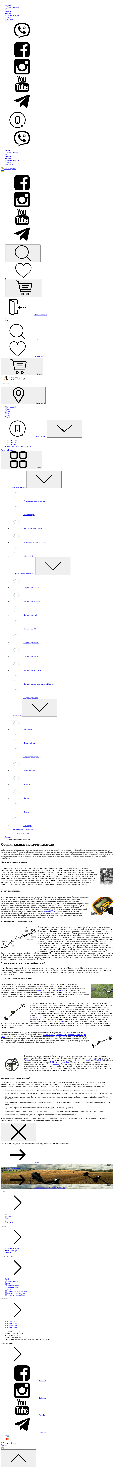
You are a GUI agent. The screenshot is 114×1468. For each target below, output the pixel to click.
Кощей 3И (41, 990)
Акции (8, 1220)
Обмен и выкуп (11, 1251)
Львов (7, 409)
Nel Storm (78, 1060)
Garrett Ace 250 (42, 1011)
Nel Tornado (59, 1021)
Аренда (8, 18)
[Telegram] (22, 109)
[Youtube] (22, 92)
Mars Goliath (98, 1060)
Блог (7, 1218)
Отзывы (8, 14)
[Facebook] (22, 57)
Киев (7, 413)
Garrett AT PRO (49, 1035)
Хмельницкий (10, 407)
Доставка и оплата (12, 8)
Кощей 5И (59, 990)
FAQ (7, 10)
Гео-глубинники (53, 1064)
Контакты (9, 20)
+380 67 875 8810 (14, 1168)
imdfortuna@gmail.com (57, 1188)
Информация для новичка (15, 1293)
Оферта (8, 1289)
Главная (8, 837)
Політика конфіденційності (15, 1295)
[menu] (2, 2)
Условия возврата (12, 1285)
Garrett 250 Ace (49, 911)
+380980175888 (11, 444)
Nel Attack (86, 1060)
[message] (22, 146)
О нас (7, 1214)
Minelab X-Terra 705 (75, 1035)
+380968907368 (11, 442)
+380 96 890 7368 (11, 1170)
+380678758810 (11, 1321)
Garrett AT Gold (61, 1035)
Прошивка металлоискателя (16, 1291)
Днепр (7, 411)
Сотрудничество (11, 1287)
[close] (18, 1132)
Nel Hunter (54, 1062)
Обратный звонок (7, 450)
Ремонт (8, 12)
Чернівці (8, 417)
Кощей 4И (50, 990)
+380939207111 (11, 440)
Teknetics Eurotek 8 (37, 1017)
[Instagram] (22, 74)
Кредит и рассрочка (12, 16)
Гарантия (8, 6)
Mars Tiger (65, 1062)
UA (6, 321)
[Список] (64, 429)
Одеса (7, 415)
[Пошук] (23, 253)
